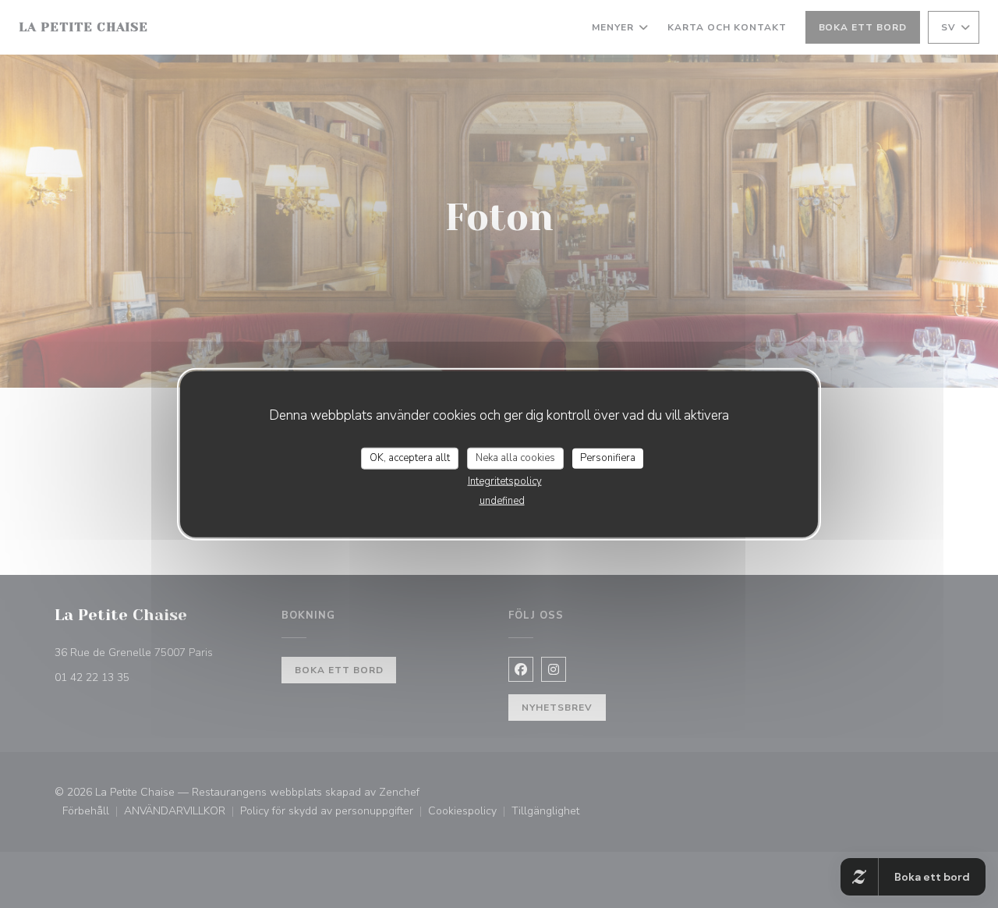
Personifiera (607, 458)
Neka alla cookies (515, 458)
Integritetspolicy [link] (505, 481)
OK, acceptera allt (410, 458)
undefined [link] (502, 500)
